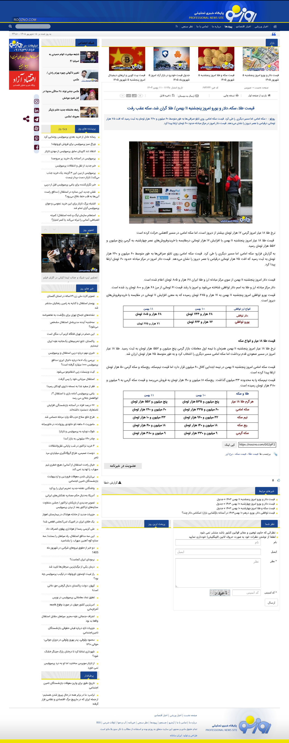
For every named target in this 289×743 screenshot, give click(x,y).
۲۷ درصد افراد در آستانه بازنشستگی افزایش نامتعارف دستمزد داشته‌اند (72, 407)
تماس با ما (202, 26)
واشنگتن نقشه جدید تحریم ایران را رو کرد (72, 488)
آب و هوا (121, 722)
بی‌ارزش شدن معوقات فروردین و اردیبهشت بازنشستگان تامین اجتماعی (72, 478)
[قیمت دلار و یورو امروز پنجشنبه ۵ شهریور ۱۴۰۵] (258, 59)
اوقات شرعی (109, 722)
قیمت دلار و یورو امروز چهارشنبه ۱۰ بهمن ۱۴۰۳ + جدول (245, 504)
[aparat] (36, 128)
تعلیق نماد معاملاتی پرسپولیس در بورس (73, 597)
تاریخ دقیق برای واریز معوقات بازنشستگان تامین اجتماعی (70, 685)
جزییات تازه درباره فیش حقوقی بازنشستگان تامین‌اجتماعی (73, 630)
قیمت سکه (240, 453)
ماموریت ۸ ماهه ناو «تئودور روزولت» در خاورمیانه (68, 424)
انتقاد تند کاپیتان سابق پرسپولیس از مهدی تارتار (70, 151)
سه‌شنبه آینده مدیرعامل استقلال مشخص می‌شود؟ (74, 324)
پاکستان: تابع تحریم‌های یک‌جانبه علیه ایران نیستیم (72, 343)
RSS (98, 722)
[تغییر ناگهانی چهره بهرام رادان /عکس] (89, 76)
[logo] (238, 723)
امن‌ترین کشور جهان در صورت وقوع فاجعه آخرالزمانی (74, 606)
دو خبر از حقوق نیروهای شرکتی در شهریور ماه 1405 (72, 550)
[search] (12, 26)
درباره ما (216, 26)
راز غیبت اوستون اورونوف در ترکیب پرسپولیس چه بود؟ (70, 576)
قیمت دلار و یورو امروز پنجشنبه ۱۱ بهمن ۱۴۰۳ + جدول (246, 499)
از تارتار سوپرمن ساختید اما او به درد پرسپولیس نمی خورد (71, 665)
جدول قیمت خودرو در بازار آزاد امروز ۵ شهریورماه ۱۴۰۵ (169, 77)
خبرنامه (131, 722)
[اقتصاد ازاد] (24, 80)
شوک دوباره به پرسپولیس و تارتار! (77, 431)
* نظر (273, 561)
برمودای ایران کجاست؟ (82, 559)
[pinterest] (36, 139)
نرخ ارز (229, 453)
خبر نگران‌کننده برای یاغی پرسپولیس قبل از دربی (70, 184)
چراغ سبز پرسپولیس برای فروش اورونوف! (73, 144)
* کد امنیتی (270, 592)
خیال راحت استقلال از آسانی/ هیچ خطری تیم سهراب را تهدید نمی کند (72, 467)
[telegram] (36, 119)
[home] (273, 27)
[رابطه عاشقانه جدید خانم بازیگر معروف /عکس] (89, 113)
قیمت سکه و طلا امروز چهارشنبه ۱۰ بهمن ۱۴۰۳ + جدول (246, 508)
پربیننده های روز (87, 129)
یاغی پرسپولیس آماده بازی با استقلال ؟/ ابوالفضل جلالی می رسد (74, 395)
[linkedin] (36, 111)
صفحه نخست (261, 87)
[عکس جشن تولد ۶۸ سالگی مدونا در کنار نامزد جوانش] (89, 94)
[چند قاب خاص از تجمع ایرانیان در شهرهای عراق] (70, 253)
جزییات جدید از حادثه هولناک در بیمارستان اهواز (69, 514)
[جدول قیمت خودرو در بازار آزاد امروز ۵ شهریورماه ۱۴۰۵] (168, 59)
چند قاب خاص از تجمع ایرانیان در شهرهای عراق (70, 277)
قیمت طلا (253, 453)
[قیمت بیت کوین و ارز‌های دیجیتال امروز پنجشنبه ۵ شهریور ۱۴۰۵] (124, 59)
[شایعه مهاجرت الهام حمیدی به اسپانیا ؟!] (89, 57)
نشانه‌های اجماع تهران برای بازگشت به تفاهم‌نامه (68, 315)
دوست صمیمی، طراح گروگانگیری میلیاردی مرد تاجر (72, 455)
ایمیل (274, 551)
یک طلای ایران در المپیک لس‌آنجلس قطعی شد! (69, 521)
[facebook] (36, 148)
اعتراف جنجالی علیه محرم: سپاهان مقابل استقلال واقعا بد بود (70, 618)
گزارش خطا (111, 482)
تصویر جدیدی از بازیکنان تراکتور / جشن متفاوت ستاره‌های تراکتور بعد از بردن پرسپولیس (70, 505)
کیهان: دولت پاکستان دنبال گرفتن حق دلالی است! (72, 588)
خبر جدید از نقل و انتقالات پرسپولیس (75, 166)
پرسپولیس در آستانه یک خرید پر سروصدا (73, 158)
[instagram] (36, 102)
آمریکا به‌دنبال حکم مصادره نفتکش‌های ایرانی (70, 495)
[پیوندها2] (24, 61)
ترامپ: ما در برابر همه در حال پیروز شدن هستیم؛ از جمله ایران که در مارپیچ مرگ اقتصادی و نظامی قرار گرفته (70, 699)
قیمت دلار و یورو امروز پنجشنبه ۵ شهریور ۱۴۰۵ (260, 77)
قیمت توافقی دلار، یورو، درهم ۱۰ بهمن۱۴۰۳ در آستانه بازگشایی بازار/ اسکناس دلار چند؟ (228, 513)
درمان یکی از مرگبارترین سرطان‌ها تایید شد (72, 567)
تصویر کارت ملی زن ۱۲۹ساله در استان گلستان (71, 296)
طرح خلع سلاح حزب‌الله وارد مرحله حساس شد (70, 417)
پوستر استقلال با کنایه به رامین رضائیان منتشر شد (71, 305)
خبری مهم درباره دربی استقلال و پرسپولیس (71, 353)
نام (275, 542)
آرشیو (171, 722)
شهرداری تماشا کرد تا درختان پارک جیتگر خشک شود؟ (71, 653)
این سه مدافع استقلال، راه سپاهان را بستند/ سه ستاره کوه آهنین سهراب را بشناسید (70, 538)
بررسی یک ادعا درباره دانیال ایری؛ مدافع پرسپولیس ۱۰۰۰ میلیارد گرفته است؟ (74, 362)
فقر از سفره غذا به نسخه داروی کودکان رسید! (71, 386)
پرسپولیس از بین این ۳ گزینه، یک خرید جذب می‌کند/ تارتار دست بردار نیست (73, 175)
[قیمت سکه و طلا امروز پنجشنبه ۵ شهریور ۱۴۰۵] (213, 59)
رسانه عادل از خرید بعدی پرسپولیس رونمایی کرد (70, 137)
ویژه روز (62, 129)
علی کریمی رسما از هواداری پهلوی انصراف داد (70, 529)
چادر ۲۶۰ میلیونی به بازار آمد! (79, 438)
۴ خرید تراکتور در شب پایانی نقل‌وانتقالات (72, 446)
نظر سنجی (187, 26)
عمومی (248, 87)
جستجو (163, 722)
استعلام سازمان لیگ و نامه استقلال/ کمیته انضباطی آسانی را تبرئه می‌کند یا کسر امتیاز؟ (74, 217)
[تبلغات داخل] (24, 45)
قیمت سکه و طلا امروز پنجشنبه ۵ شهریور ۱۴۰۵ (216, 77)
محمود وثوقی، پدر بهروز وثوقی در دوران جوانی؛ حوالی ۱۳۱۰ (71, 642)
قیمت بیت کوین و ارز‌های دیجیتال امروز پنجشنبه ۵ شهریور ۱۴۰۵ (126, 77)
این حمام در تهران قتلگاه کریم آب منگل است (71, 334)
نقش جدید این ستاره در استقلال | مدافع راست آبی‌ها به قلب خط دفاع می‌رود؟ (71, 194)
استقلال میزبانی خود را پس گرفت (76, 379)
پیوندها (228, 26)
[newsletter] (123, 466)
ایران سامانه (176, 735)
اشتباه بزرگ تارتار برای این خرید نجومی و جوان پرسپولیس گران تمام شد (72, 205)
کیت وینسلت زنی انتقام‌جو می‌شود (76, 372)
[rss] (177, 26)
